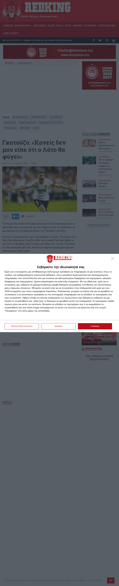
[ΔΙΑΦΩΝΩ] (113, 259)
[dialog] (59, 293)
